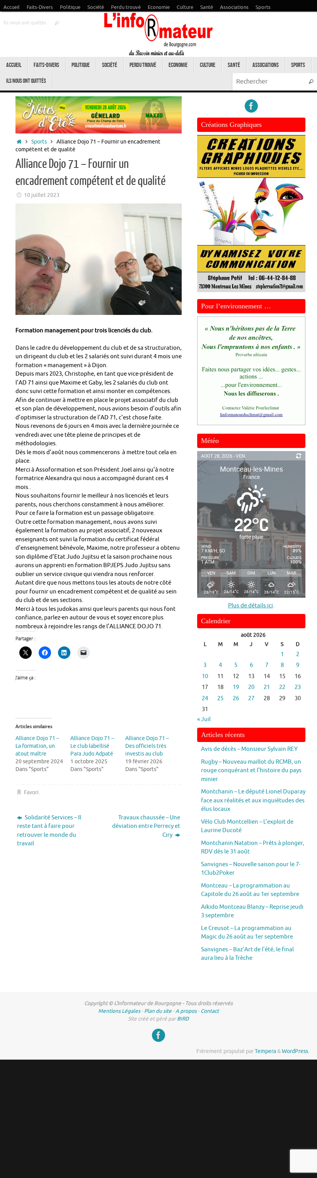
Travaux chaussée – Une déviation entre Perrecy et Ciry (146, 826)
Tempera (265, 1051)
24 (205, 698)
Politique (70, 7)
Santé (206, 7)
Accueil (11, 7)
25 (220, 698)
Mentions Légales (119, 1011)
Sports (263, 7)
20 (251, 687)
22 (282, 687)
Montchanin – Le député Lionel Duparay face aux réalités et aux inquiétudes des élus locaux (253, 800)
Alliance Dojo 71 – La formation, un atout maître (37, 746)
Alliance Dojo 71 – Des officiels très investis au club (147, 746)
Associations (234, 7)
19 (236, 687)
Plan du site (158, 1011)
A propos (186, 1011)
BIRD (183, 1019)
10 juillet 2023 (42, 195)
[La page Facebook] (251, 106)
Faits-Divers (40, 7)
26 (236, 698)
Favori (31, 792)
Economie (159, 7)
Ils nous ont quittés (24, 23)
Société (95, 7)
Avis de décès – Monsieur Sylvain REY (249, 749)
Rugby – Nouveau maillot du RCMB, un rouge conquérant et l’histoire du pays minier (251, 770)
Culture (185, 7)
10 (205, 676)
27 (251, 698)
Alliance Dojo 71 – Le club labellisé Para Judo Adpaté (92, 746)
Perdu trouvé (126, 7)
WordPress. (295, 1051)
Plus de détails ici (250, 605)
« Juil (204, 719)
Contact (210, 1011)
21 (267, 687)
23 (298, 687)
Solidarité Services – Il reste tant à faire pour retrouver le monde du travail (49, 831)
